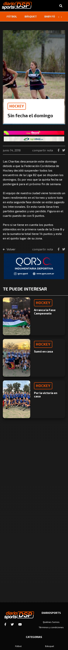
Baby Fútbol (53, 16)
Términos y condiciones (51, 627)
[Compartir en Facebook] (59, 150)
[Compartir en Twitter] (63, 150)
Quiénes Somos (51, 622)
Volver (10, 249)
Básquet (31, 16)
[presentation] (59, 16)
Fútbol (12, 16)
